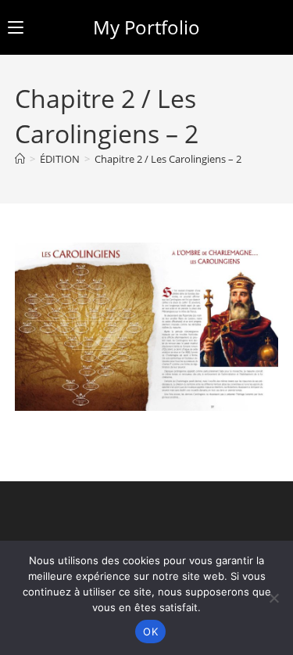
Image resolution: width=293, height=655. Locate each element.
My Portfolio (146, 27)
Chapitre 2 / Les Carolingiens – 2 (168, 159)
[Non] (273, 598)
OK (150, 631)
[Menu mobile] (15, 27)
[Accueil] (20, 159)
